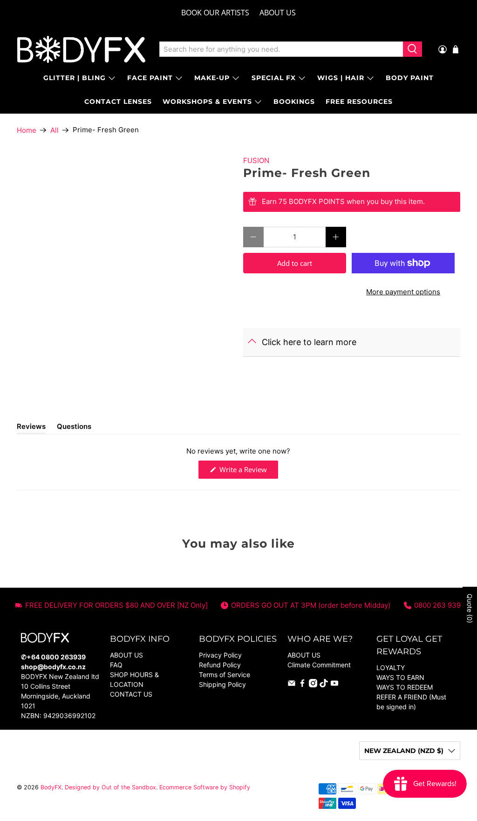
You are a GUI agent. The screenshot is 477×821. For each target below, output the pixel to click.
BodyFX (51, 787)
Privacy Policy (220, 655)
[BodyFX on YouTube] (334, 685)
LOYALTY (390, 668)
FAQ (116, 665)
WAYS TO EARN (400, 677)
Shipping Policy (222, 684)
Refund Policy (220, 665)
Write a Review (248, 471)
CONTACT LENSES (118, 101)
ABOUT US (277, 12)
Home (26, 130)
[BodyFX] (81, 49)
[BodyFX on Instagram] (313, 685)
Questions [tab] (74, 428)
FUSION (256, 160)
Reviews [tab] (31, 428)
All (54, 130)
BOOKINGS (294, 101)
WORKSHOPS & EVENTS (207, 101)
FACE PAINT (150, 78)
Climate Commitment (319, 665)
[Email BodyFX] (291, 685)
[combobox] (281, 49)
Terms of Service (224, 675)
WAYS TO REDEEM (404, 687)
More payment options (403, 291)
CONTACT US (131, 694)
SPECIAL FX (274, 78)
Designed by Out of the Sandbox (110, 787)
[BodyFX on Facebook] (302, 685)
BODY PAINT (410, 78)
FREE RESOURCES (359, 101)
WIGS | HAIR (340, 78)
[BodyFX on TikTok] (324, 685)
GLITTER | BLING (74, 78)
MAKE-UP (212, 78)
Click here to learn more (309, 342)
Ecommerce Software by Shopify (204, 787)
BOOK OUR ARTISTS (215, 12)
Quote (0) (470, 608)
